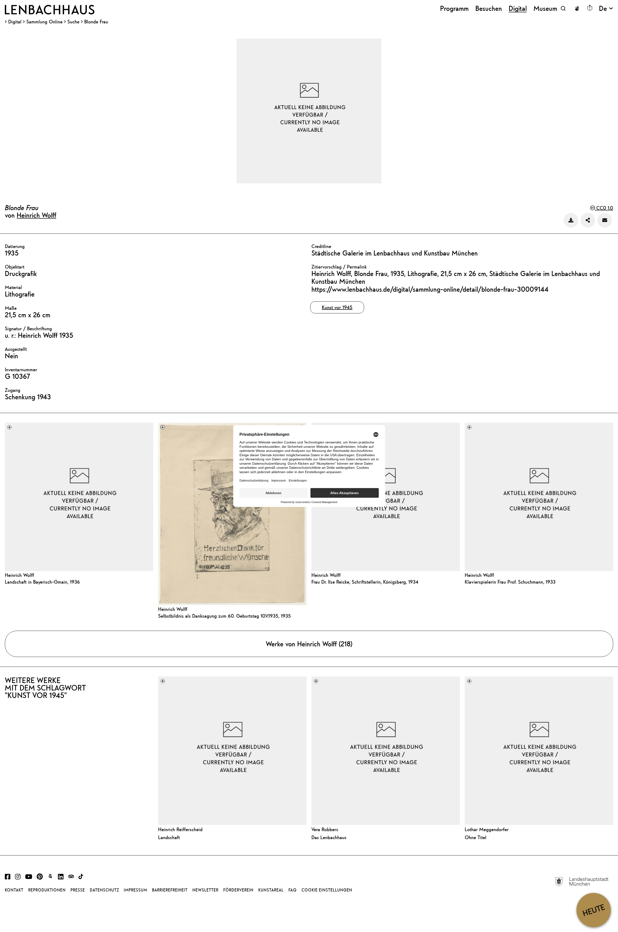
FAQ (292, 890)
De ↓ (606, 8)
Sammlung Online (44, 21)
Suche (73, 22)
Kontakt (14, 890)
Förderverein (238, 890)
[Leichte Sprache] (589, 8)
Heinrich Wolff (36, 215)
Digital (14, 21)
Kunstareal (271, 890)
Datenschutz (104, 890)
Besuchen (488, 8)
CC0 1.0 (604, 208)
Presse (77, 890)
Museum (545, 8)
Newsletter (205, 890)
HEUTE (593, 910)
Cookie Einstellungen (327, 890)
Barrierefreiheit (170, 890)
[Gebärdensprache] (577, 8)
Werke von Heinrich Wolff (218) (309, 644)
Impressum (135, 890)
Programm (454, 8)
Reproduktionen (47, 890)
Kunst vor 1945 (337, 307)
